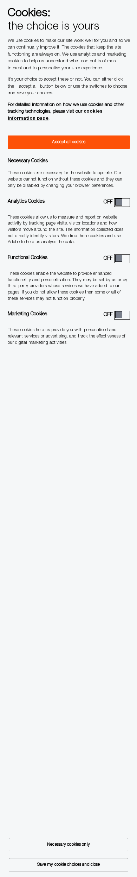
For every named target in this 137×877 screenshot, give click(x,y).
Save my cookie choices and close (68, 865)
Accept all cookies (68, 142)
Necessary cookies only (68, 845)
